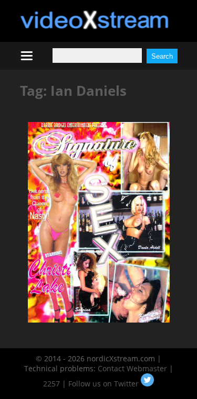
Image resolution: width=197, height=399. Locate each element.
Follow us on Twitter (104, 384)
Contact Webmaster (132, 368)
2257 (51, 384)
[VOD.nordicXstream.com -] (95, 26)
